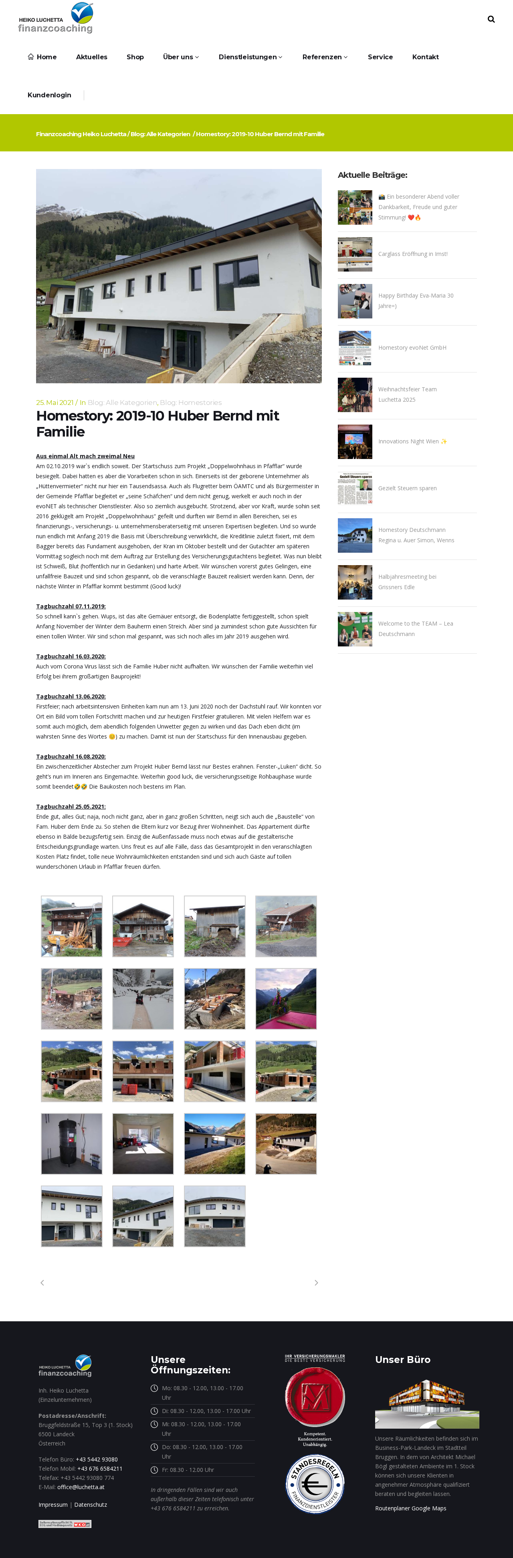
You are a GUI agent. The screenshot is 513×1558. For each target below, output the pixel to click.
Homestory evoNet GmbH (412, 347)
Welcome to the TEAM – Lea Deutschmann (415, 629)
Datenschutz (90, 1504)
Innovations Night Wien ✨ (412, 441)
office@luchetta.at (81, 1487)
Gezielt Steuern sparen (407, 488)
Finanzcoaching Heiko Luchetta (81, 134)
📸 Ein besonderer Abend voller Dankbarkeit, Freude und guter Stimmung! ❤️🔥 (418, 207)
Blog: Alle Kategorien (160, 134)
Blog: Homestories (191, 403)
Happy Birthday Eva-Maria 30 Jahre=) (416, 301)
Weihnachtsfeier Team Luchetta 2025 (407, 394)
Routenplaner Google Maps (410, 1508)
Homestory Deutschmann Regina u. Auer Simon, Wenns (416, 535)
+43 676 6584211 (100, 1468)
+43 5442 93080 (97, 1459)
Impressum (53, 1504)
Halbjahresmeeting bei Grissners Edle (407, 582)
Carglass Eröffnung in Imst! (413, 254)
